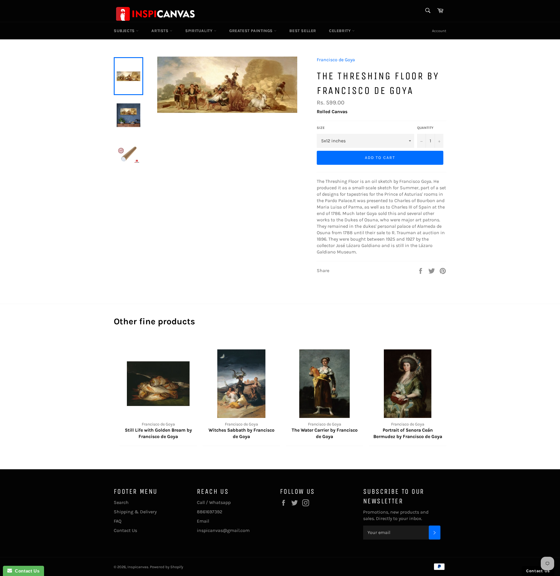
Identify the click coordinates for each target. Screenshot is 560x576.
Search (121, 502)
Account (439, 31)
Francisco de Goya (336, 59)
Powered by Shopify (166, 567)
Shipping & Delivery (135, 511)
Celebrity (340, 30)
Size (321, 128)
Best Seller (302, 30)
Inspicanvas (137, 567)
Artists (160, 30)
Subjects (125, 30)
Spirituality (199, 30)
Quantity (425, 128)
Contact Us (125, 530)
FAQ (117, 521)
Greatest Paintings (251, 30)
